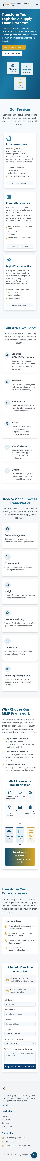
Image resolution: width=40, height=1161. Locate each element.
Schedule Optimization (20, 246)
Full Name (8, 1000)
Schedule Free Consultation (14, 47)
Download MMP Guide (12, 53)
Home (4, 1116)
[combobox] (20, 1034)
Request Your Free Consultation (20, 1066)
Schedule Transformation (20, 305)
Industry (7, 1029)
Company (7, 1019)
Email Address (9, 1010)
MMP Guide (7, 1126)
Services (5, 1123)
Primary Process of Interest (14, 1039)
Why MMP (6, 1119)
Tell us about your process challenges (18, 1049)
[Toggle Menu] (37, 4)
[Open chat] (34, 1155)
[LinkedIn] (3, 1105)
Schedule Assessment (20, 183)
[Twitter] (7, 1105)
